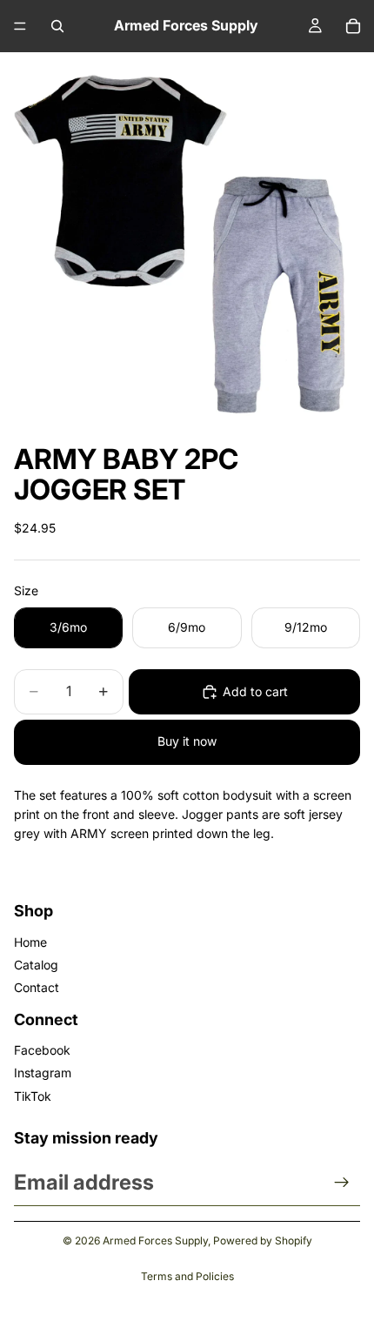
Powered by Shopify (262, 1240)
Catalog (36, 964)
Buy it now (187, 741)
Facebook (42, 1050)
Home (30, 942)
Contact (36, 987)
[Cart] (353, 26)
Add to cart (255, 691)
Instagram (42, 1072)
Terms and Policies (187, 1276)
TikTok (32, 1096)
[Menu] (20, 26)
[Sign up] (342, 1182)
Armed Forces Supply (155, 1240)
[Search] (57, 26)
